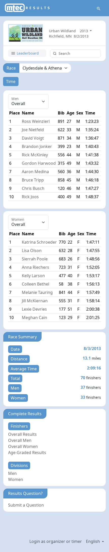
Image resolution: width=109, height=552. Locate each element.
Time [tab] (10, 81)
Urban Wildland (62, 30)
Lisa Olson (32, 250)
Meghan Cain (34, 317)
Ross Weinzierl (36, 121)
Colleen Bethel (35, 284)
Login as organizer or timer (55, 541)
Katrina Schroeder (39, 242)
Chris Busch (33, 188)
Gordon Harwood (39, 163)
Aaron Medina (35, 171)
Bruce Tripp (33, 180)
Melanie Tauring (37, 292)
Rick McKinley (35, 155)
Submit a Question (26, 505)
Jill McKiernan (35, 301)
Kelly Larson (33, 275)
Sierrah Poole (35, 259)
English (93, 541)
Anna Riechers (35, 267)
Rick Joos (30, 196)
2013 (84, 30)
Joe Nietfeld (33, 129)
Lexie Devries (34, 309)
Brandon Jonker (37, 146)
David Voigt (33, 138)
